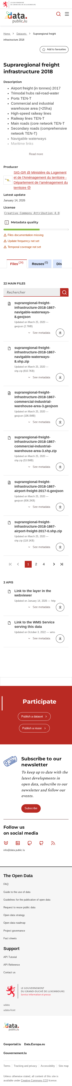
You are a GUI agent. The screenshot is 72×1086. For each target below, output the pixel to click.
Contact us (9, 972)
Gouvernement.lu (15, 1053)
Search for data (58, 14)
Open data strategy (14, 915)
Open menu (67, 14)
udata (6, 1004)
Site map (64, 1065)
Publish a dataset (32, 716)
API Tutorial (10, 957)
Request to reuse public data (19, 907)
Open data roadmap (14, 922)
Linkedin (17, 843)
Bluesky (6, 843)
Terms (7, 1065)
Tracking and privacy (26, 1065)
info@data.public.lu (14, 850)
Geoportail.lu (12, 1044)
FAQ (5, 884)
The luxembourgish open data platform (48, 17)
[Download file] (60, 333)
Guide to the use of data (16, 892)
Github (41, 843)
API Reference (11, 964)
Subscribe (31, 808)
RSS (53, 843)
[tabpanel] (36, 472)
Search (64, 292)
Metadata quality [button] (6, 222)
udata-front (9, 1010)
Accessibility (48, 1065)
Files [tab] (16, 263)
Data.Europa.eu (34, 1044)
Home (7, 33)
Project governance (14, 930)
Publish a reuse (32, 728)
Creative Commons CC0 (34, 1080)
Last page (61, 564)
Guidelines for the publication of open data (26, 899)
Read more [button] (36, 154)
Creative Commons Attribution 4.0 (32, 213)
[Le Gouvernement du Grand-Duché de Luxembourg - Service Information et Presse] (35, 991)
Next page (54, 564)
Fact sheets (10, 938)
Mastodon (29, 843)
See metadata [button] (41, 332)
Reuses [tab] (39, 263)
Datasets (22, 33)
